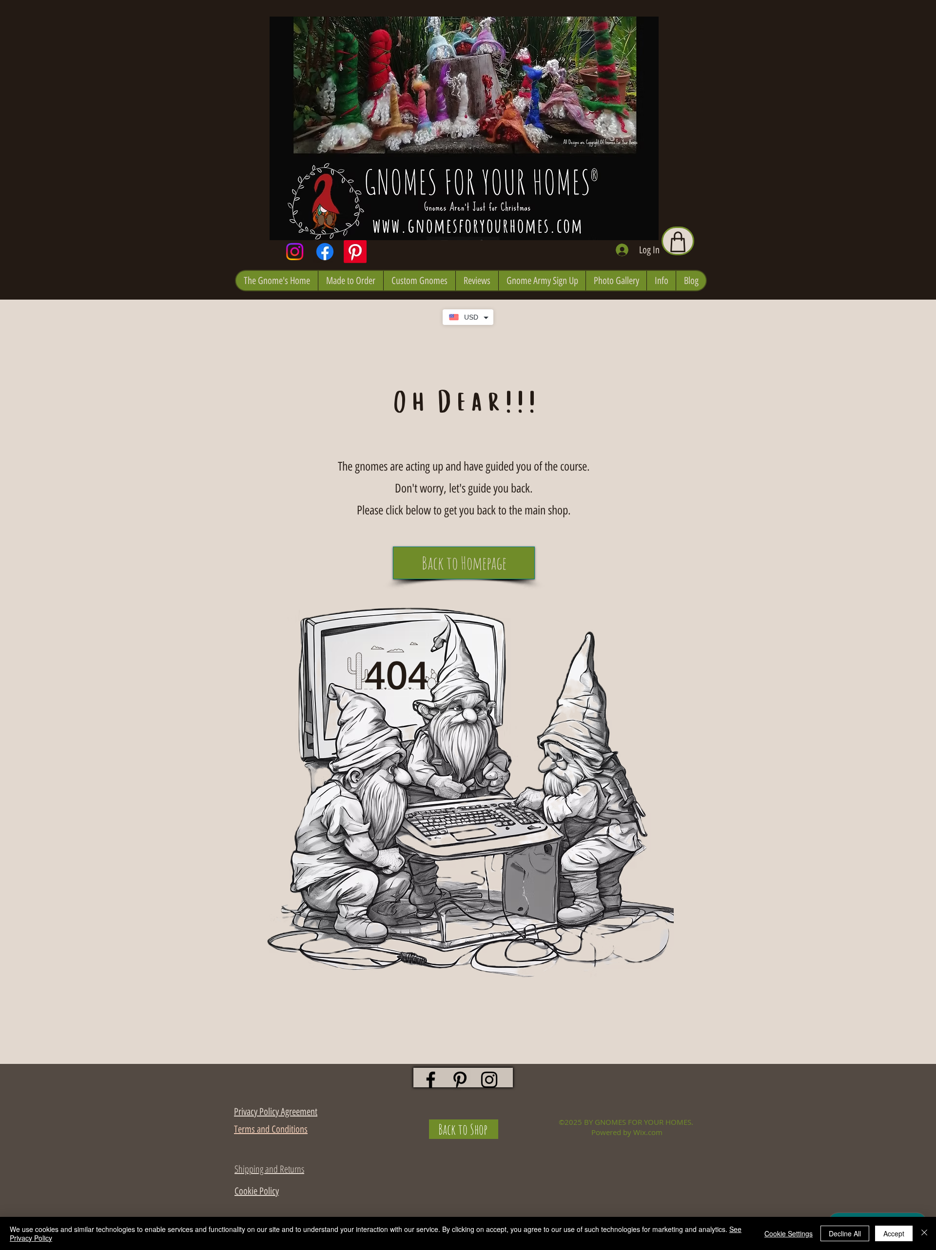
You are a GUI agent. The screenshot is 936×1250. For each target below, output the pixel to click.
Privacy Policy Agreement (275, 1111)
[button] (277, 280)
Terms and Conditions (271, 1129)
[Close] (924, 1233)
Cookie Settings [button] (788, 1233)
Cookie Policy (256, 1191)
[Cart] (678, 241)
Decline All (845, 1233)
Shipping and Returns (269, 1168)
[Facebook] (324, 251)
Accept (893, 1233)
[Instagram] (294, 251)
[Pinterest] (355, 251)
